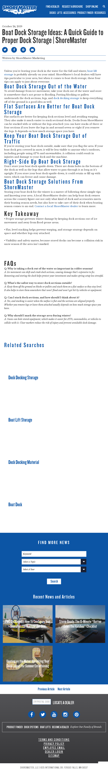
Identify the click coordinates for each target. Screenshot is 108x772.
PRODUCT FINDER (15, 727)
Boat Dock (15, 504)
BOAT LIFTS (45, 727)
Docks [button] (53, 13)
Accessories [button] (69, 13)
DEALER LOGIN (54, 751)
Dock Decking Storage (23, 377)
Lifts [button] (59, 13)
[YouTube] (54, 714)
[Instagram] (65, 714)
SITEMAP (54, 755)
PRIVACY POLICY (54, 743)
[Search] (104, 6)
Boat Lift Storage (20, 420)
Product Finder (85, 13)
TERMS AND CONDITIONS (54, 739)
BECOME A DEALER (60, 727)
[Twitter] (42, 714)
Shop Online (92, 6)
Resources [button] (100, 13)
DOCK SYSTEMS (31, 727)
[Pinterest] (76, 714)
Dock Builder (58, 9)
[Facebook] (31, 714)
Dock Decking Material (23, 462)
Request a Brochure (72, 6)
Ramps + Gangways (61, 2)
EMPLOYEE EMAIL (54, 747)
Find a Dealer (52, 6)
